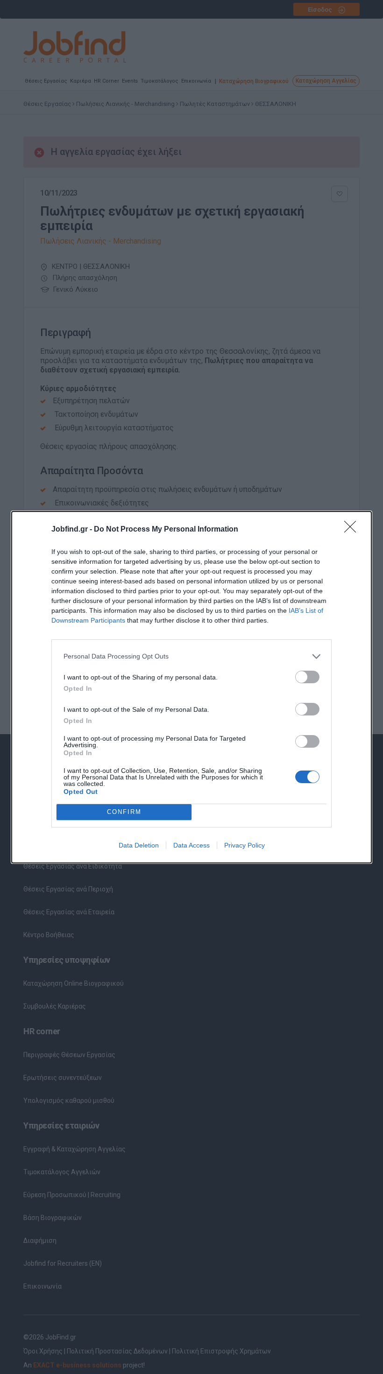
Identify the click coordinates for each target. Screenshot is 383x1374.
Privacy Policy (244, 845)
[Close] (353, 530)
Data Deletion (139, 845)
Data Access (191, 845)
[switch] (307, 677)
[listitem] (191, 656)
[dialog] (191, 687)
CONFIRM (124, 811)
